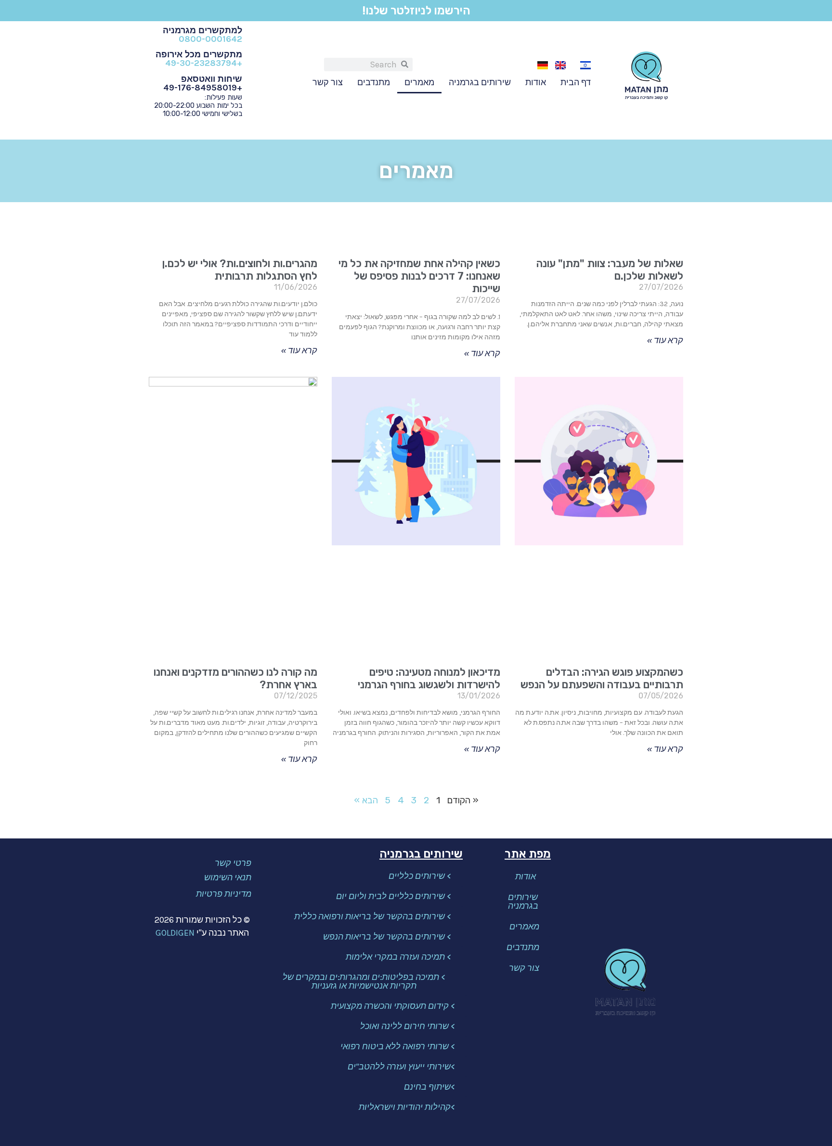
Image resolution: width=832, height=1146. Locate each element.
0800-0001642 (210, 39)
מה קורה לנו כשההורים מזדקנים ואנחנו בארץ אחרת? (235, 678)
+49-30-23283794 (203, 63)
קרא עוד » (665, 340)
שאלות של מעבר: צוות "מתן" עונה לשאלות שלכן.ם (609, 270)
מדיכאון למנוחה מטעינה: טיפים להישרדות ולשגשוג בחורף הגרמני (429, 678)
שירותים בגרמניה (480, 82)
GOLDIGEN (175, 932)
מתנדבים (373, 82)
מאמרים (419, 82)
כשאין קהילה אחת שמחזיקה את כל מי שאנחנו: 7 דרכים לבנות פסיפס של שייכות (419, 276)
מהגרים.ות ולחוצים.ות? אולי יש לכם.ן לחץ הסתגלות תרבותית (239, 270)
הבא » (366, 800)
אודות (535, 82)
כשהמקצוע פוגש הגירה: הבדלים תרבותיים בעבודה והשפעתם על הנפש (601, 678)
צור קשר (327, 82)
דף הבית (575, 82)
